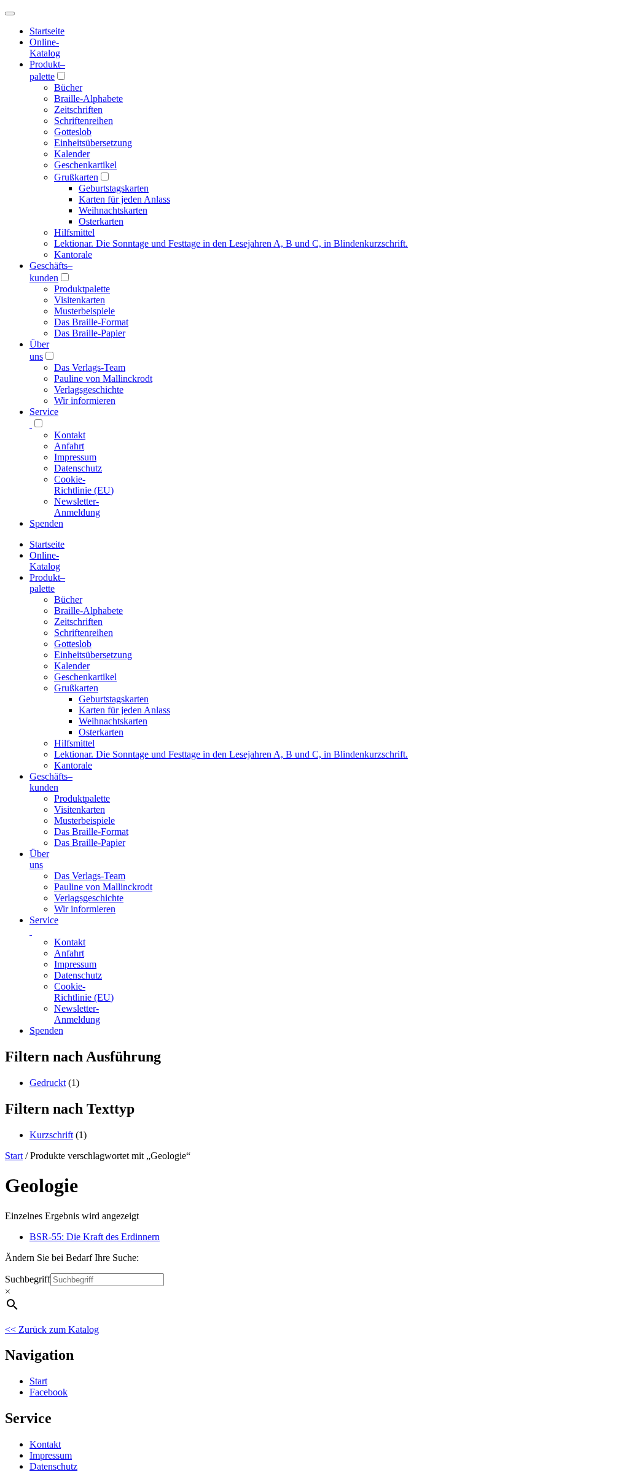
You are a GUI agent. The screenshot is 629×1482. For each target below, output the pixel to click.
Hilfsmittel (74, 232)
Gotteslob (73, 131)
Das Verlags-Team (89, 367)
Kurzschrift (51, 1135)
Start (14, 1155)
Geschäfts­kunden (50, 782)
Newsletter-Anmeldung (77, 507)
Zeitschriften (78, 109)
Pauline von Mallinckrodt (103, 378)
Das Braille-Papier (89, 333)
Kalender (72, 154)
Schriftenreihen (83, 120)
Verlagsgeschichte (88, 389)
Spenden (46, 523)
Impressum (75, 457)
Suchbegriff (27, 1279)
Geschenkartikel (85, 165)
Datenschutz (78, 468)
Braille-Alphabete (88, 98)
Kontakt (69, 435)
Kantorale (73, 254)
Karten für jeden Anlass (124, 199)
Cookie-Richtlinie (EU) (84, 484)
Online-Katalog (44, 47)
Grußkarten (76, 177)
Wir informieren (84, 400)
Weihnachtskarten (113, 210)
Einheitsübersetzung (93, 143)
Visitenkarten (79, 300)
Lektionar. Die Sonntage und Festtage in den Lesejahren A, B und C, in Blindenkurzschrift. (231, 243)
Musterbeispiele (84, 311)
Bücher (68, 87)
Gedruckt (47, 1082)
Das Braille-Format (91, 322)
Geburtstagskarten (114, 188)
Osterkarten (101, 221)
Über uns (39, 859)
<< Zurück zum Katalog (52, 1329)
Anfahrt (69, 446)
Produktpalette (82, 289)
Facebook (48, 1392)
